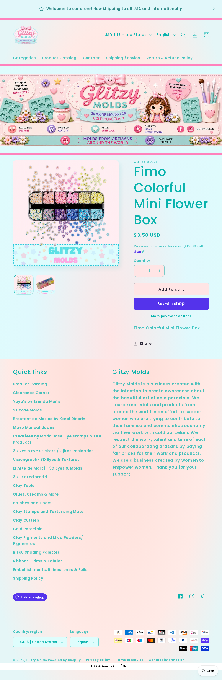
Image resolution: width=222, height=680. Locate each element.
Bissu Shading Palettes (36, 552)
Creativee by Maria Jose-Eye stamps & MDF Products (57, 439)
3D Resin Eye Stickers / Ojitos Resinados (53, 450)
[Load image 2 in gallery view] (45, 284)
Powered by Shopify (64, 660)
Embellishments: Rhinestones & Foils (50, 569)
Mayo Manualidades (33, 427)
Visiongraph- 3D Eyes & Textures (46, 459)
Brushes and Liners (32, 503)
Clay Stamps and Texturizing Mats (48, 511)
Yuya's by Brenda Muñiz (37, 401)
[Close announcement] (214, 9)
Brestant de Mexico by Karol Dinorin (49, 418)
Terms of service (129, 660)
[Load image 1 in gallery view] (23, 284)
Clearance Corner (31, 392)
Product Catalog (30, 384)
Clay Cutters (26, 520)
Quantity (142, 260)
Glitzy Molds (36, 660)
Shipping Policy (28, 578)
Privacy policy (98, 660)
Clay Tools (23, 485)
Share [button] (146, 343)
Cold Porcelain (28, 529)
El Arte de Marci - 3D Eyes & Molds (47, 468)
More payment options (171, 316)
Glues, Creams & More (36, 494)
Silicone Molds (27, 410)
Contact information (166, 660)
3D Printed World (30, 476)
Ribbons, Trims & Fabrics (38, 561)
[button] (183, 35)
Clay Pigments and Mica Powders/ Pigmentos (48, 540)
